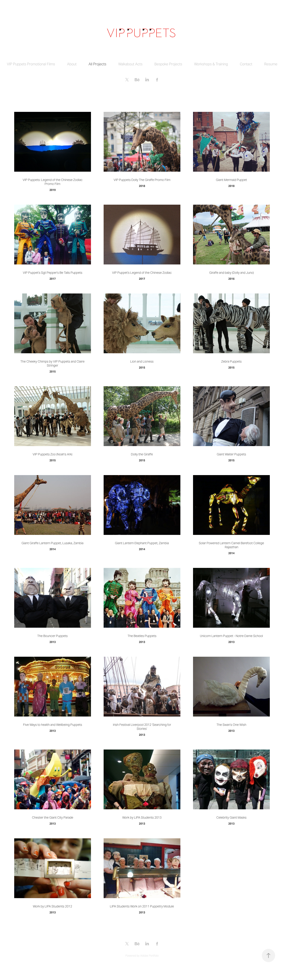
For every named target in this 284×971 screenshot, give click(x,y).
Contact (246, 64)
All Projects (97, 64)
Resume (270, 64)
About (72, 64)
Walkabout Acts (130, 64)
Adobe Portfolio (149, 955)
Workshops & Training (211, 64)
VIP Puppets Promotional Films (31, 64)
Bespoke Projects (168, 64)
